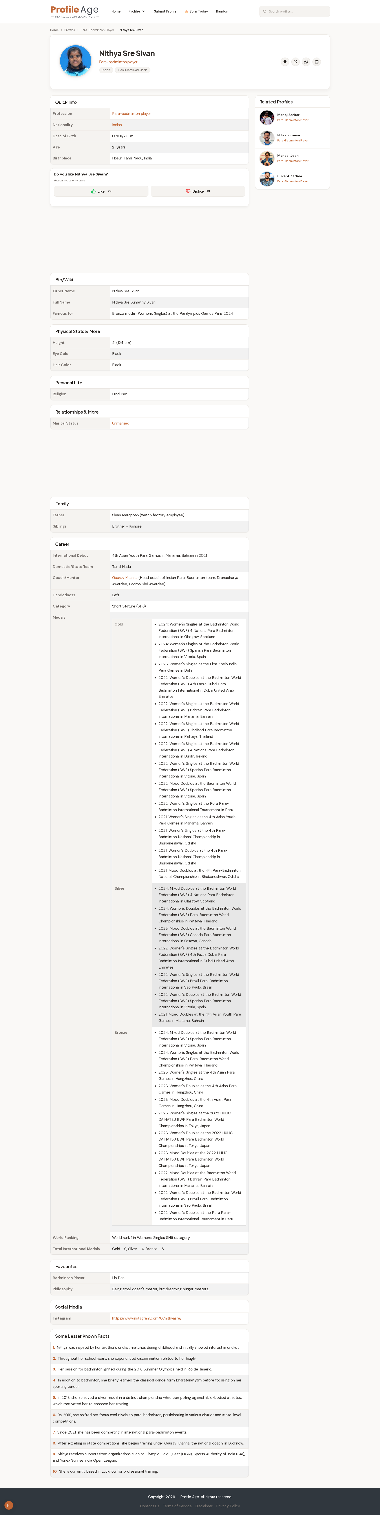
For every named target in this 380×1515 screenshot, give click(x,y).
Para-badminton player (131, 113)
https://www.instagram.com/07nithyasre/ (147, 1318)
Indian (117, 124)
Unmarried (120, 423)
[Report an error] (8, 1505)
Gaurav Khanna (124, 577)
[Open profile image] (75, 60)
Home (54, 30)
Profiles (69, 30)
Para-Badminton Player (97, 30)
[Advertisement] (149, 239)
